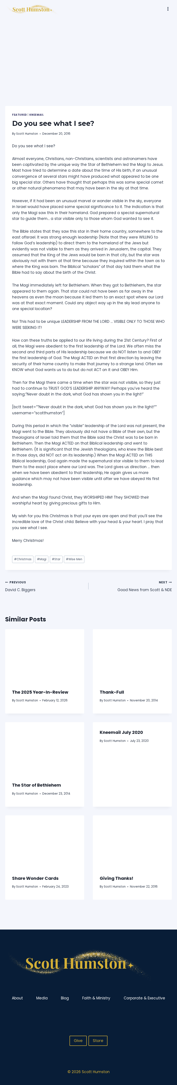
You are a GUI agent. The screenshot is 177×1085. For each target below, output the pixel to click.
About (17, 998)
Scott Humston (27, 134)
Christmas (23, 559)
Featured (19, 115)
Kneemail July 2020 (121, 732)
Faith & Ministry (96, 998)
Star (56, 559)
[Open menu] (168, 8)
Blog (65, 998)
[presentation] (44, 655)
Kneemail (36, 115)
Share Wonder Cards (35, 878)
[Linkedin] (168, 1012)
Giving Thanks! (116, 878)
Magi (41, 559)
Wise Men (74, 559)
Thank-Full (112, 692)
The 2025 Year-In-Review (40, 692)
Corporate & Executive (144, 998)
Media (42, 998)
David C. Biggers (20, 586)
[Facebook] (151, 1012)
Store (98, 1040)
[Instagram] (159, 1012)
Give (78, 1040)
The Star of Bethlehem (36, 785)
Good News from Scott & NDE (144, 586)
